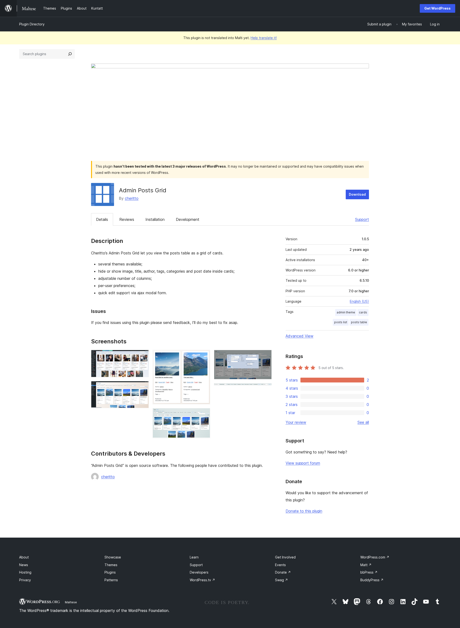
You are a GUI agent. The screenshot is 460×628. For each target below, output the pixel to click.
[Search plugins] (70, 54)
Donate (283, 572)
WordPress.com (374, 557)
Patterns (111, 580)
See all (363, 422)
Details (102, 219)
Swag (281, 580)
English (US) (359, 301)
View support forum (303, 463)
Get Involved (285, 557)
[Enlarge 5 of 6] (265, 356)
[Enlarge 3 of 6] (203, 356)
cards (363, 312)
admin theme (346, 312)
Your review (296, 422)
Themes (110, 565)
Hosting (25, 572)
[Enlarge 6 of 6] (265, 389)
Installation (155, 219)
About (24, 557)
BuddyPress (372, 580)
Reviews (126, 219)
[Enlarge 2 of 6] (142, 387)
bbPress (369, 572)
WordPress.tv (202, 580)
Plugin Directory (32, 24)
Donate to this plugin (304, 511)
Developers (199, 572)
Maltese (71, 602)
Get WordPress (437, 8)
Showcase (112, 557)
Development (187, 219)
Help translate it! (264, 38)
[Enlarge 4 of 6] (203, 414)
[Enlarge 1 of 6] (142, 356)
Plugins (110, 572)
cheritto (131, 198)
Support (362, 219)
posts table (359, 322)
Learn (194, 557)
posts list (340, 322)
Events (280, 565)
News (23, 565)
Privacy (25, 580)
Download (357, 194)
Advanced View (299, 336)
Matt (366, 565)
